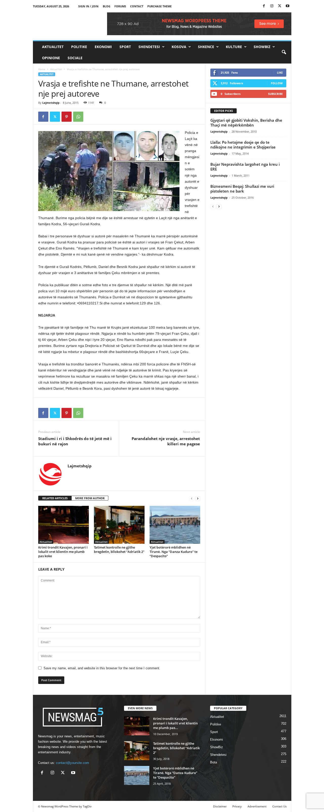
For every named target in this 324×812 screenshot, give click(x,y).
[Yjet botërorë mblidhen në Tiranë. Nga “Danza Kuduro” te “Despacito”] (175, 525)
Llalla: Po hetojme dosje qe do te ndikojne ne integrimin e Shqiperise (243, 145)
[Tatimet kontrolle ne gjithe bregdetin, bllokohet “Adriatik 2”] (119, 525)
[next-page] (197, 498)
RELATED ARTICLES (55, 498)
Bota (213, 762)
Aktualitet (53, 46)
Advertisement (257, 806)
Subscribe (275, 94)
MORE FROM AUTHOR (90, 498)
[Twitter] (280, 6)
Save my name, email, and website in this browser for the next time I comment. (102, 668)
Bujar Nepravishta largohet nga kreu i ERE (245, 167)
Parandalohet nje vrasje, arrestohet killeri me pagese (166, 441)
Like (280, 72)
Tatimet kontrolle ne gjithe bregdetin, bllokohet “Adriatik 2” (119, 549)
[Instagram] (272, 6)
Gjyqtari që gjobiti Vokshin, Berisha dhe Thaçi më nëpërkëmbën (246, 123)
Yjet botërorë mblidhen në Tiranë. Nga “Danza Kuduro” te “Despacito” (173, 551)
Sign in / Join (88, 6)
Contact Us (279, 806)
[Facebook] (264, 6)
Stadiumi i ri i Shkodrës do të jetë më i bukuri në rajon (75, 441)
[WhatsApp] (78, 117)
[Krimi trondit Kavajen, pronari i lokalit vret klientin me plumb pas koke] (63, 525)
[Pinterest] (67, 117)
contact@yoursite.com (72, 763)
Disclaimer (220, 806)
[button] (283, 52)
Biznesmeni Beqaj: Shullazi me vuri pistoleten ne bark (242, 189)
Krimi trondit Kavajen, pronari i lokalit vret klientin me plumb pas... (175, 723)
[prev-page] (191, 498)
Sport (125, 46)
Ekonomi (103, 46)
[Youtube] (288, 6)
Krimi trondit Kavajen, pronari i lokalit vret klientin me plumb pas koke (63, 551)
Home (41, 69)
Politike (79, 46)
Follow (277, 83)
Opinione (51, 57)
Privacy (237, 806)
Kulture (234, 46)
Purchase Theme (159, 6)
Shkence (206, 46)
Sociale (75, 57)
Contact (136, 6)
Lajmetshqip (50, 103)
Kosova (179, 46)
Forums (120, 6)
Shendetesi (149, 46)
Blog (106, 6)
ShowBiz (262, 46)
